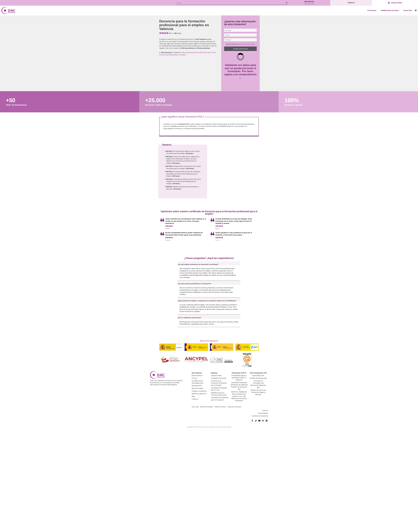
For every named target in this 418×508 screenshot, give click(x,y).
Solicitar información (240, 49)
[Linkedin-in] (263, 420)
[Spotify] (266, 420)
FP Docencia (371, 10)
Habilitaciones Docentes (390, 10)
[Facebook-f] (252, 420)
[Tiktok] (255, 420)
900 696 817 (309, 2)
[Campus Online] (389, 3)
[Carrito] (416, 11)
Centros (351, 3)
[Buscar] (286, 3)
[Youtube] (259, 420)
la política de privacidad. (247, 44)
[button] (209, 263)
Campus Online (396, 3)
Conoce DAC (407, 10)
